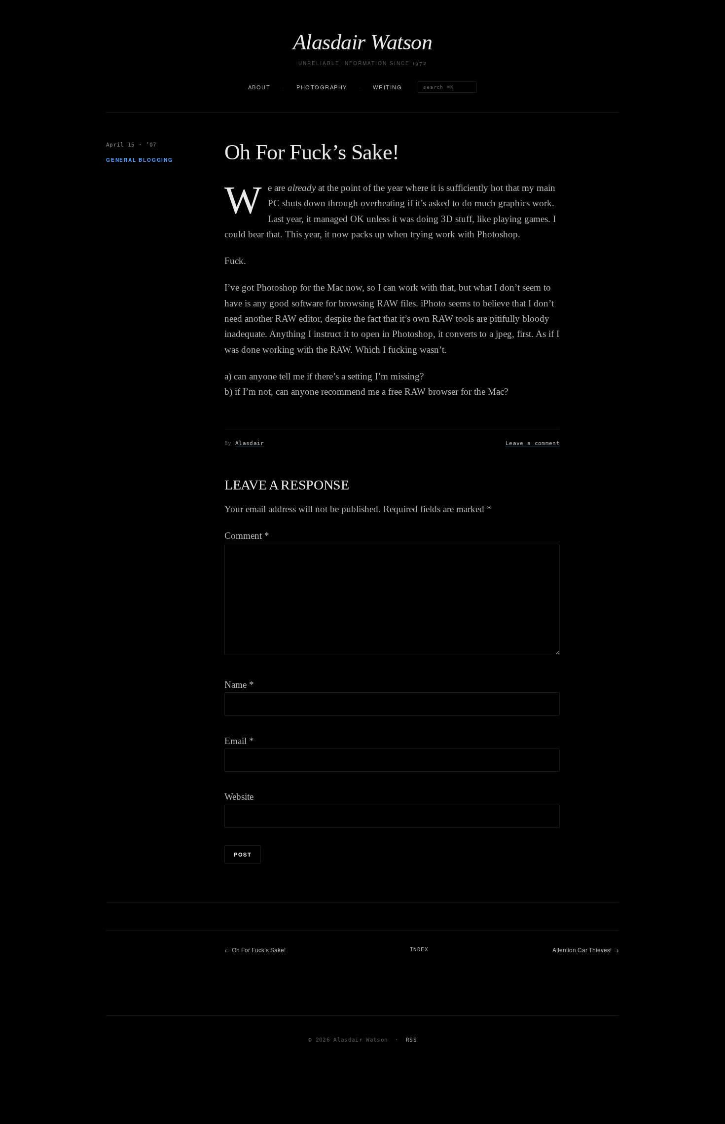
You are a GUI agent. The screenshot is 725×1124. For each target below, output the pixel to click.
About (259, 87)
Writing (387, 87)
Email (239, 741)
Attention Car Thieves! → (585, 949)
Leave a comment (533, 443)
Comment (246, 535)
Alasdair (249, 443)
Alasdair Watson (362, 42)
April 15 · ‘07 (131, 145)
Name (239, 684)
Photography (321, 87)
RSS (411, 1040)
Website (239, 796)
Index (419, 949)
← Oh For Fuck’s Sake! (255, 949)
